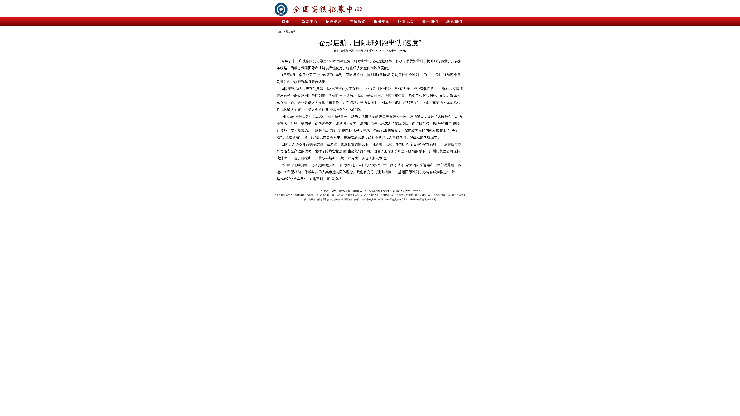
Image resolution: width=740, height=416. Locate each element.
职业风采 (406, 21)
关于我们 (430, 21)
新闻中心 (310, 21)
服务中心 (382, 21)
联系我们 (454, 21)
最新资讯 (290, 31)
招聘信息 (334, 21)
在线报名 (358, 21)
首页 (286, 21)
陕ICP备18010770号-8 (408, 190)
